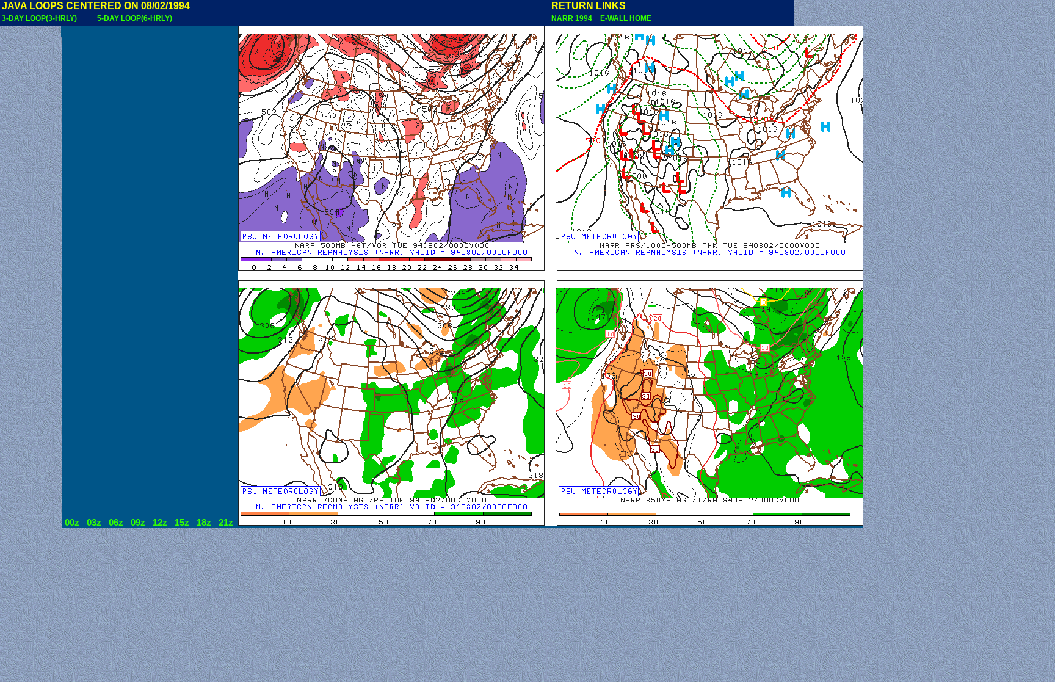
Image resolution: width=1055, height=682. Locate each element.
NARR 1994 (572, 18)
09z (138, 523)
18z (204, 523)
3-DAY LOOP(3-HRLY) (39, 18)
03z (94, 523)
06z (116, 523)
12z (160, 523)
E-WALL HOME (623, 18)
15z (182, 523)
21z (226, 523)
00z (72, 523)
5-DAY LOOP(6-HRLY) (134, 18)
